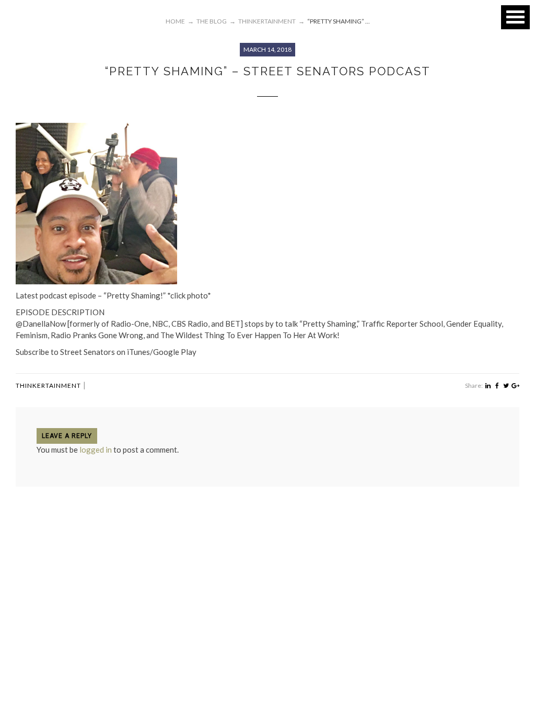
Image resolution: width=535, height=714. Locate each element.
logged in (95, 449)
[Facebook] (497, 385)
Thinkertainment (48, 385)
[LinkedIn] (488, 385)
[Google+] (515, 385)
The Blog (211, 21)
